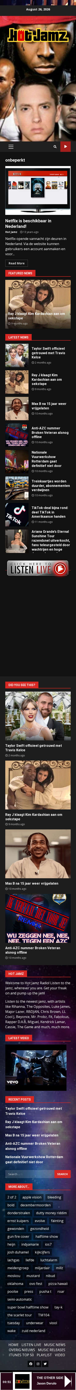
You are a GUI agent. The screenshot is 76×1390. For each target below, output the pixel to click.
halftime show (46, 1236)
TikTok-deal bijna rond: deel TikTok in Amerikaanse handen (16, 514)
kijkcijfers (42, 1252)
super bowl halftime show (27, 1307)
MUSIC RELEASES (51, 1350)
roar (60, 1291)
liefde (30, 1260)
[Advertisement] (38, 87)
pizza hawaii (58, 1283)
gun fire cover (18, 1236)
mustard (33, 1275)
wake (11, 1330)
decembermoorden (35, 1205)
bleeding (54, 1197)
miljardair (42, 1268)
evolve (40, 1220)
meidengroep (18, 1268)
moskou (13, 1275)
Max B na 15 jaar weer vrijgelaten (16, 408)
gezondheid (39, 1228)
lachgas (13, 1260)
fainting (57, 1220)
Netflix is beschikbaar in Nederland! (38, 190)
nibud (50, 1275)
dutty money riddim (51, 1213)
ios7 (48, 1244)
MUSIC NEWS (54, 1344)
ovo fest (35, 1283)
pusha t (45, 1291)
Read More (16, 263)
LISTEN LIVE (31, 1344)
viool (53, 1323)
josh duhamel (18, 1252)
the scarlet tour (19, 1315)
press (28, 1291)
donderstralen (18, 1213)
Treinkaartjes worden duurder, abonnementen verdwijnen (16, 488)
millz (59, 1268)
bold (10, 1205)
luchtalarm (48, 1260)
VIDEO (60, 1355)
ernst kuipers (18, 1220)
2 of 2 (11, 1197)
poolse (12, 1291)
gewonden (15, 1228)
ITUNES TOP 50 (21, 1355)
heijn (11, 1244)
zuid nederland (33, 1330)
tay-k (58, 1307)
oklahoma (15, 1283)
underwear (34, 1323)
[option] (38, 304)
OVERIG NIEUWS (22, 1350)
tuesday (13, 1323)
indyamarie (30, 1244)
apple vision (31, 1197)
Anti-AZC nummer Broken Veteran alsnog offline (16, 435)
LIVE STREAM (65, 146)
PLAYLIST (44, 1355)
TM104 (43, 1315)
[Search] (55, 147)
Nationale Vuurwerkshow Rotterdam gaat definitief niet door (16, 461)
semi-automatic (19, 1299)
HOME (13, 1344)
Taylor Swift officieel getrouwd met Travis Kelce (16, 355)
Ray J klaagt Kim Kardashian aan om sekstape (16, 382)
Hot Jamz (11, 232)
